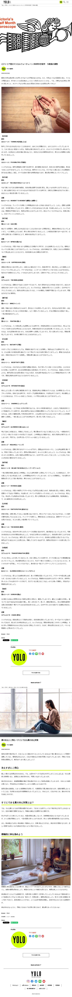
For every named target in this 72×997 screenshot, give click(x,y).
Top (2, 5)
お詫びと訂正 (42, 988)
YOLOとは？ (15, 985)
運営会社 (34, 985)
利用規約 (57, 985)
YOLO (6, 5)
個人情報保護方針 (31, 988)
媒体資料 (42, 985)
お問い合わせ (25, 985)
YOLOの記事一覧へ (36, 672)
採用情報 (50, 985)
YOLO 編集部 (32, 650)
